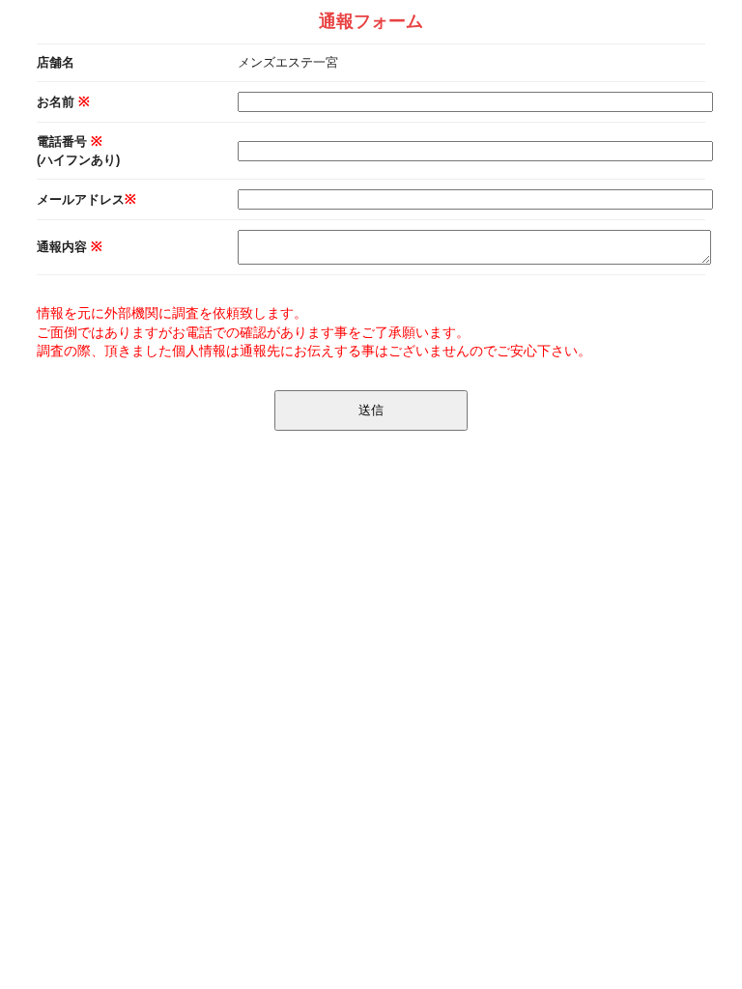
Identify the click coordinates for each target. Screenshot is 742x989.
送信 (371, 410)
